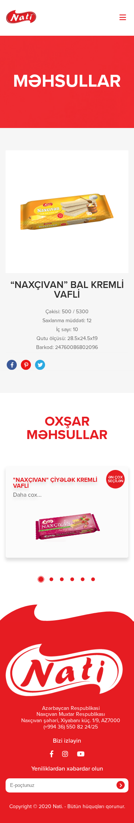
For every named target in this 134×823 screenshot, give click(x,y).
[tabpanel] (67, 512)
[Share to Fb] (12, 365)
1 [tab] (41, 579)
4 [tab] (72, 579)
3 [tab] (62, 579)
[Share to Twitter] (40, 365)
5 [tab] (82, 579)
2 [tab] (51, 579)
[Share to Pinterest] (26, 365)
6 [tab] (93, 579)
